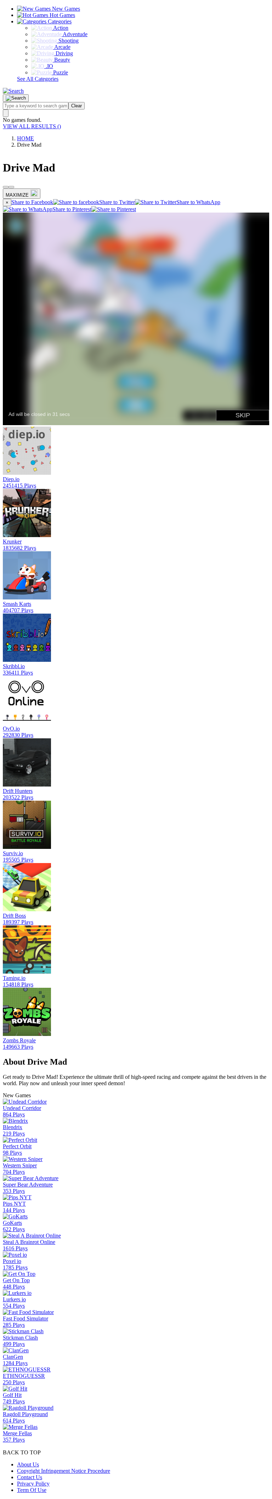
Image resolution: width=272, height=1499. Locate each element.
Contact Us (29, 1477)
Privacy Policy (33, 1484)
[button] (13, 91)
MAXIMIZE (17, 195)
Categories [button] (59, 21)
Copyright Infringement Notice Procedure (63, 1471)
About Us (28, 1464)
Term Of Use (31, 1490)
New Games (65, 9)
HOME (25, 138)
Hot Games (61, 15)
